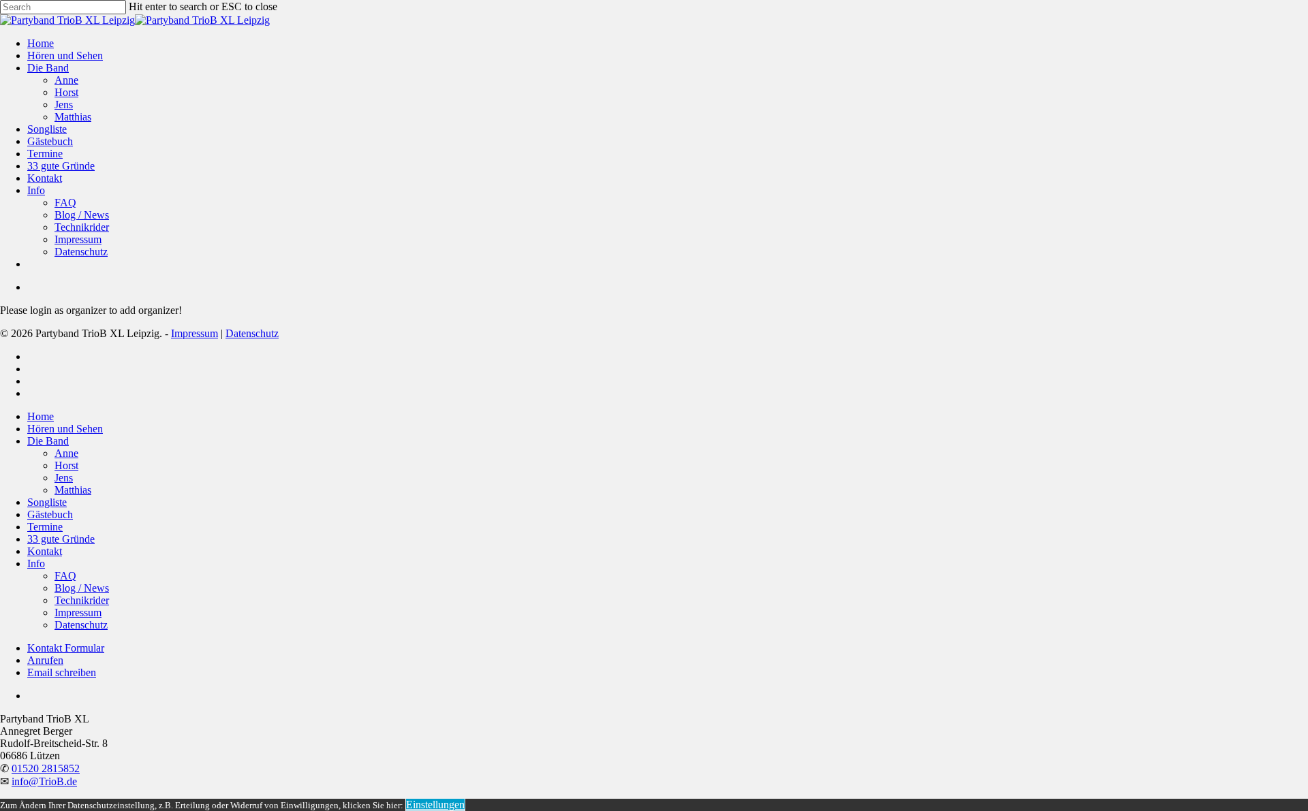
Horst (66, 465)
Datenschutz (252, 333)
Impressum (194, 333)
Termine (45, 526)
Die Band (48, 441)
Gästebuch (50, 514)
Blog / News (81, 588)
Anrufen (45, 660)
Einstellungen (435, 804)
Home (40, 416)
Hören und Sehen (65, 428)
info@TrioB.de (44, 781)
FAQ (65, 576)
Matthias (72, 490)
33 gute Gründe (61, 539)
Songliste (47, 502)
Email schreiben (61, 672)
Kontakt (44, 551)
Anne (66, 453)
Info (36, 563)
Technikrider (81, 600)
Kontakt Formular (65, 648)
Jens (63, 477)
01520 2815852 (46, 768)
